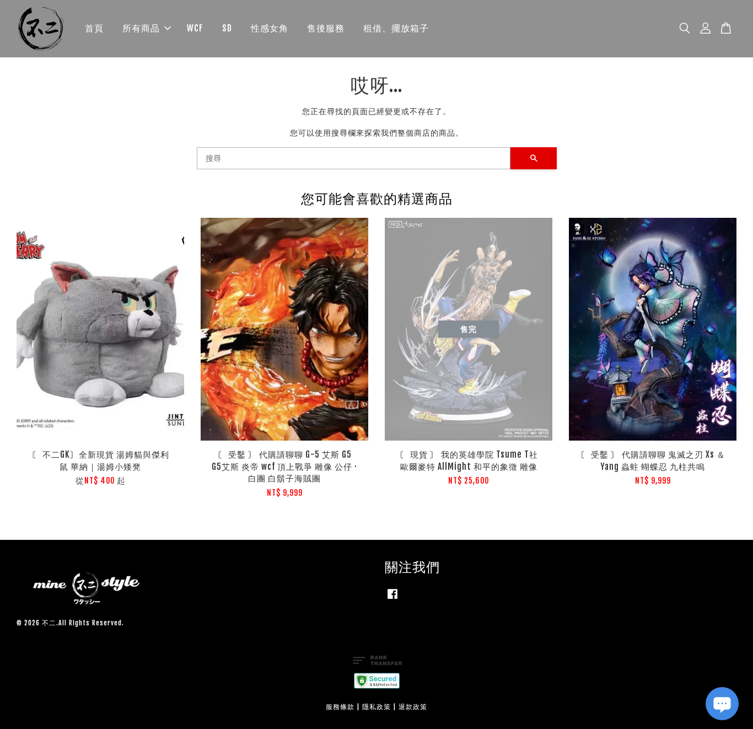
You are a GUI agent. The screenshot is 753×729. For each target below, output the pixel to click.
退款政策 (413, 707)
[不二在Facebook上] (392, 599)
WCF (195, 28)
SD (227, 28)
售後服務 (326, 28)
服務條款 (340, 707)
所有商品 (141, 28)
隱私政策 (376, 707)
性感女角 (269, 28)
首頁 (94, 28)
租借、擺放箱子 (396, 28)
